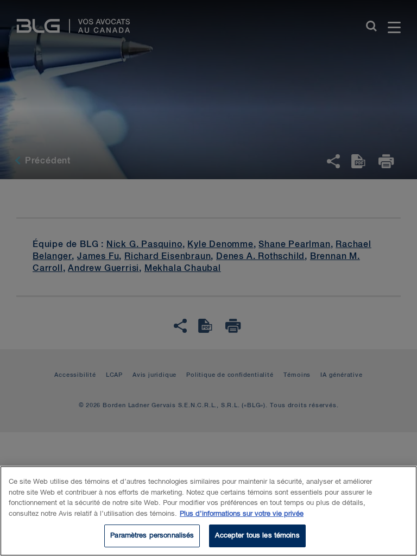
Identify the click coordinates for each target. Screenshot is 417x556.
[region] (208, 511)
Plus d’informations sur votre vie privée (242, 513)
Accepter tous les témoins (257, 535)
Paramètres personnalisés (152, 535)
